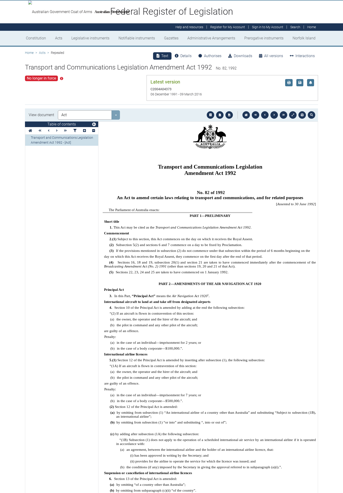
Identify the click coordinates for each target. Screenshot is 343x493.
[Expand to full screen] (293, 115)
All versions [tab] (273, 56)
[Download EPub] (210, 115)
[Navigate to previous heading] (49, 130)
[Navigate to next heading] (57, 130)
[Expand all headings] (84, 130)
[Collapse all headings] (93, 130)
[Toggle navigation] (94, 125)
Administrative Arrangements (211, 38)
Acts (58, 38)
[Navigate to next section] (274, 115)
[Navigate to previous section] (265, 115)
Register (227, 27)
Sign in (267, 27)
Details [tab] (186, 56)
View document (41, 115)
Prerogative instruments (264, 38)
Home (29, 53)
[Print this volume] (302, 115)
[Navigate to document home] (246, 115)
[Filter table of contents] (75, 130)
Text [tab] (164, 56)
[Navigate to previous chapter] (255, 115)
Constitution (36, 38)
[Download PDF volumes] (220, 115)
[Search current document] (311, 115)
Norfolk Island (304, 38)
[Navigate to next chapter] (283, 115)
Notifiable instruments (137, 38)
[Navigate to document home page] (30, 130)
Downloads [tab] (243, 56)
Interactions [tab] (305, 56)
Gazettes (171, 38)
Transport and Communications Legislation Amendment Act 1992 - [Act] (62, 140)
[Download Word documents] (229, 115)
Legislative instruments (90, 38)
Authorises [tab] (212, 56)
